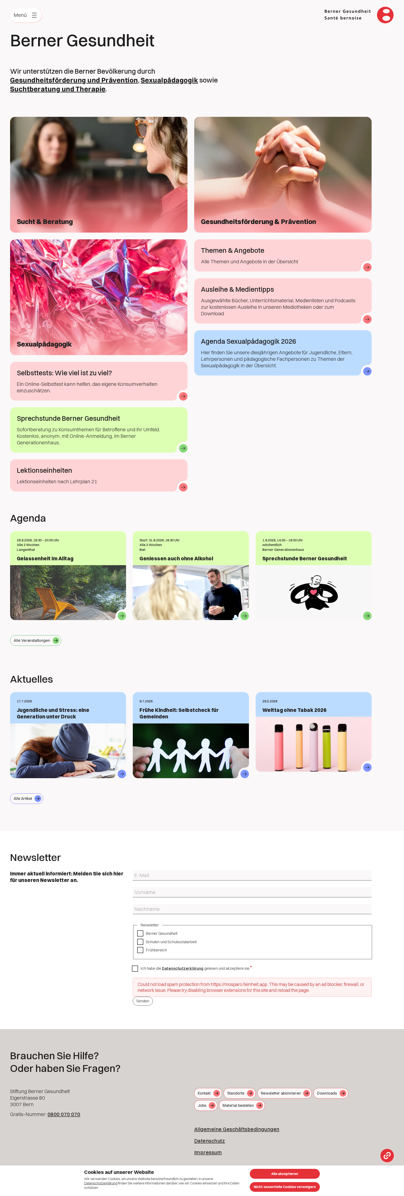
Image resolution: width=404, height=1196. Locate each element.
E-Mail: (137, 872)
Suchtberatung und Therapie (57, 89)
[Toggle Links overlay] (387, 1155)
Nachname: (140, 905)
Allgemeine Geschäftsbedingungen (236, 1129)
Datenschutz (209, 1140)
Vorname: (139, 889)
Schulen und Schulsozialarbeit (171, 941)
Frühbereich (156, 950)
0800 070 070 (64, 1114)
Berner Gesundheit (161, 933)
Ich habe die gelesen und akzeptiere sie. (195, 968)
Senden (142, 1001)
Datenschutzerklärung (182, 968)
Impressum (208, 1152)
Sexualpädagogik (169, 80)
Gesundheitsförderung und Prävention (74, 80)
